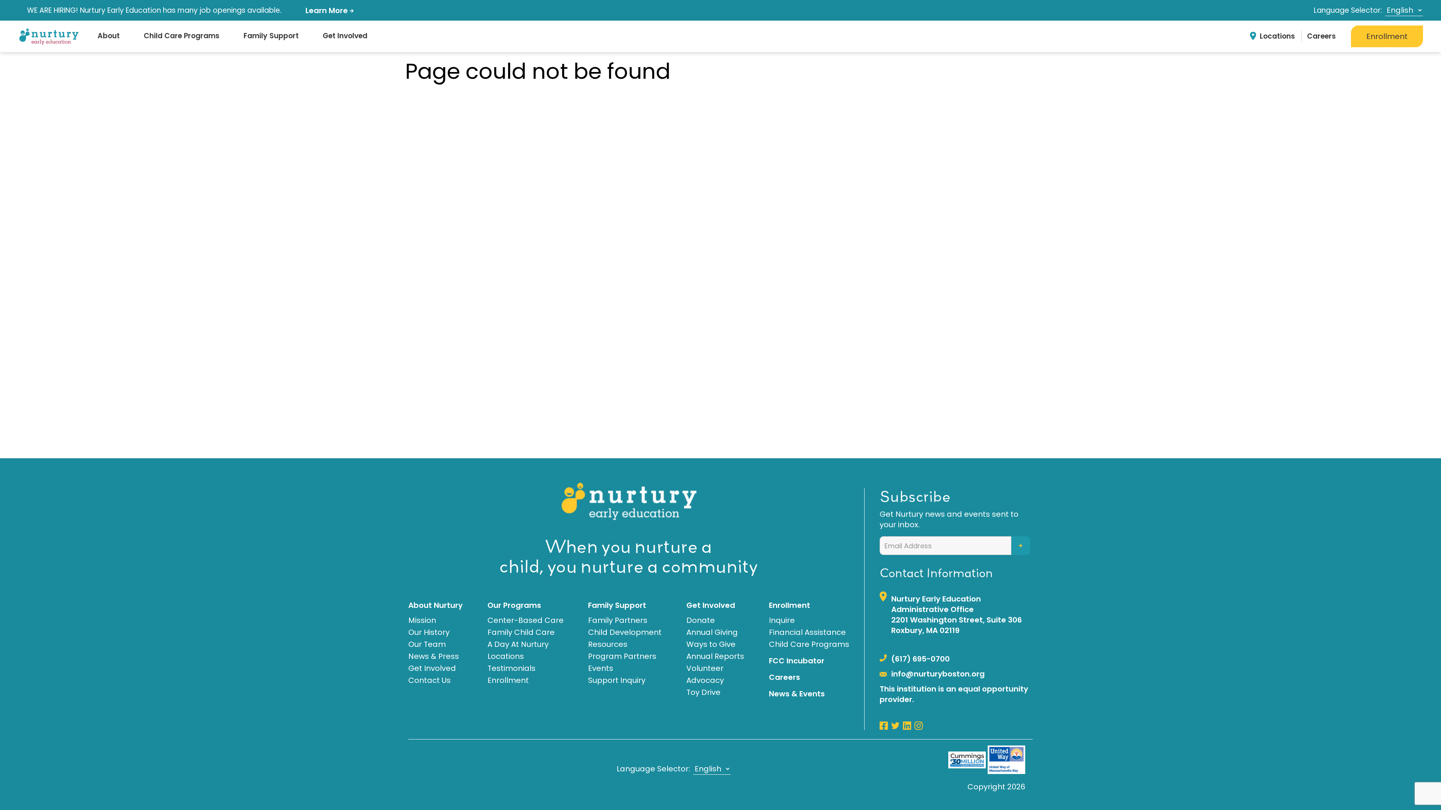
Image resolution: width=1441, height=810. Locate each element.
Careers (1321, 36)
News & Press (433, 656)
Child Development (625, 632)
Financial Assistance (807, 632)
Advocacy (705, 680)
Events (600, 668)
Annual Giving (712, 632)
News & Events (797, 693)
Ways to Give (711, 644)
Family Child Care (521, 632)
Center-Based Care (525, 620)
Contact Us (429, 680)
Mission (422, 620)
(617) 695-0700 (920, 659)
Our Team (427, 644)
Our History (429, 632)
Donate (700, 620)
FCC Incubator (796, 661)
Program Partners (622, 656)
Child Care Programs (182, 36)
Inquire (782, 620)
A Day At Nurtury (518, 644)
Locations (1277, 36)
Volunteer (705, 668)
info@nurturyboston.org (938, 674)
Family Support (271, 36)
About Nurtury (435, 605)
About (109, 36)
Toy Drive (703, 692)
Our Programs (514, 605)
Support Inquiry (616, 680)
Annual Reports (715, 656)
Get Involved (345, 36)
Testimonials (511, 668)
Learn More (327, 10)
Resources (607, 644)
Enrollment (1387, 36)
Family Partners (617, 620)
